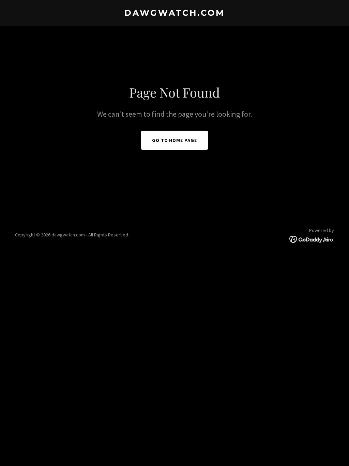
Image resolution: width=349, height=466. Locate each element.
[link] (174, 13)
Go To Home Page (174, 140)
